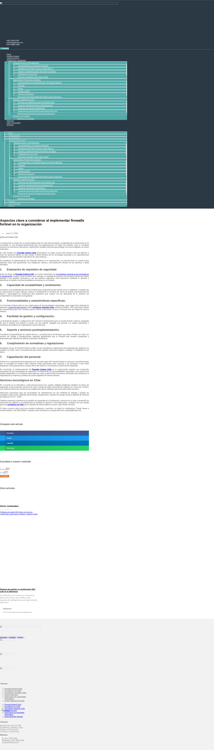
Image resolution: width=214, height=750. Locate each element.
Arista (20, 88)
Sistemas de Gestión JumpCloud (31, 108)
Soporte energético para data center (33, 77)
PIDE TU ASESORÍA (13, 123)
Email (2, 472)
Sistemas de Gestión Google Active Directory (36, 113)
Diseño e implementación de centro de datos (37, 71)
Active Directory (11, 695)
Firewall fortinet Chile (13, 689)
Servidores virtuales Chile (15, 693)
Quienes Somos (13, 56)
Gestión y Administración (23, 99)
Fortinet (21, 85)
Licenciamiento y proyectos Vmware (33, 65)
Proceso (10, 121)
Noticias (10, 125)
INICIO (9, 54)
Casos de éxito (13, 58)
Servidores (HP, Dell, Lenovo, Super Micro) (35, 68)
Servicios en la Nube (25, 118)
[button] (63, 129)
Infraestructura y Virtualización (26, 63)
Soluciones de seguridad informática (15, 698)
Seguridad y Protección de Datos (27, 80)
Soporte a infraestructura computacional (35, 105)
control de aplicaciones (17, 307)
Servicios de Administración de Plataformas (36, 102)
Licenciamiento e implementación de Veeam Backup (40, 82)
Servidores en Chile (13, 691)
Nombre (3, 469)
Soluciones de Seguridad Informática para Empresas (40, 97)
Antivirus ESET (24, 91)
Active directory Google (15, 701)
